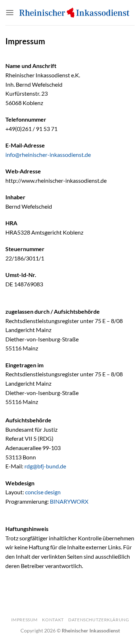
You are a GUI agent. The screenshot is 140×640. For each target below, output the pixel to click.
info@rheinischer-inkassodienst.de (48, 154)
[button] (9, 12)
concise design (43, 492)
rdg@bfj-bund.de (45, 466)
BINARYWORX (69, 501)
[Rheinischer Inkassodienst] (74, 13)
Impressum (24, 619)
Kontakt (53, 619)
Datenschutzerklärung (98, 619)
